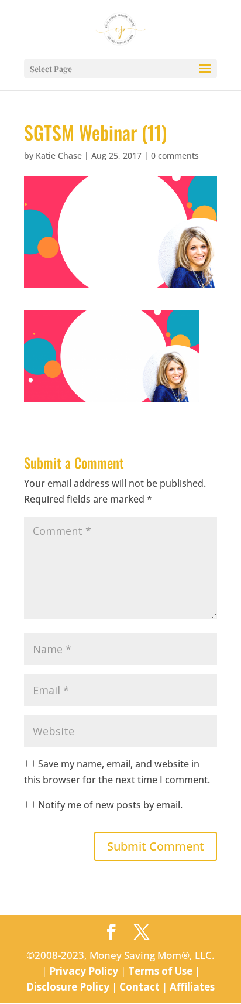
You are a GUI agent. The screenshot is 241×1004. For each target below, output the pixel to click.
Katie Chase (59, 155)
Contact (139, 986)
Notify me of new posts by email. (110, 804)
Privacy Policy (83, 971)
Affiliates (192, 986)
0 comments (175, 155)
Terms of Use (160, 971)
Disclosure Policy (67, 986)
